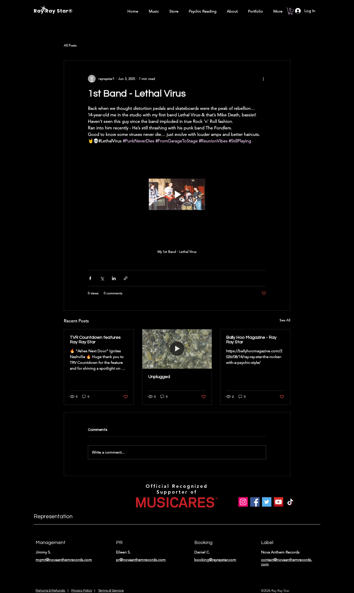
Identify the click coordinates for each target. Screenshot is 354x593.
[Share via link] (125, 278)
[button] (290, 11)
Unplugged (159, 376)
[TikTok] (290, 502)
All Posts (70, 45)
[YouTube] (278, 502)
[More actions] (263, 79)
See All (285, 320)
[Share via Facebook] (90, 278)
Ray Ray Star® (53, 10)
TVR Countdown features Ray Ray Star (95, 339)
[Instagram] (243, 502)
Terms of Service (111, 590)
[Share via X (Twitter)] (102, 278)
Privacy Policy (81, 590)
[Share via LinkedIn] (113, 278)
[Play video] (177, 194)
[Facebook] (255, 502)
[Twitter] (266, 502)
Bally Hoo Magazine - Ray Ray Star (251, 339)
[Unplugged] (177, 348)
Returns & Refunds (51, 590)
